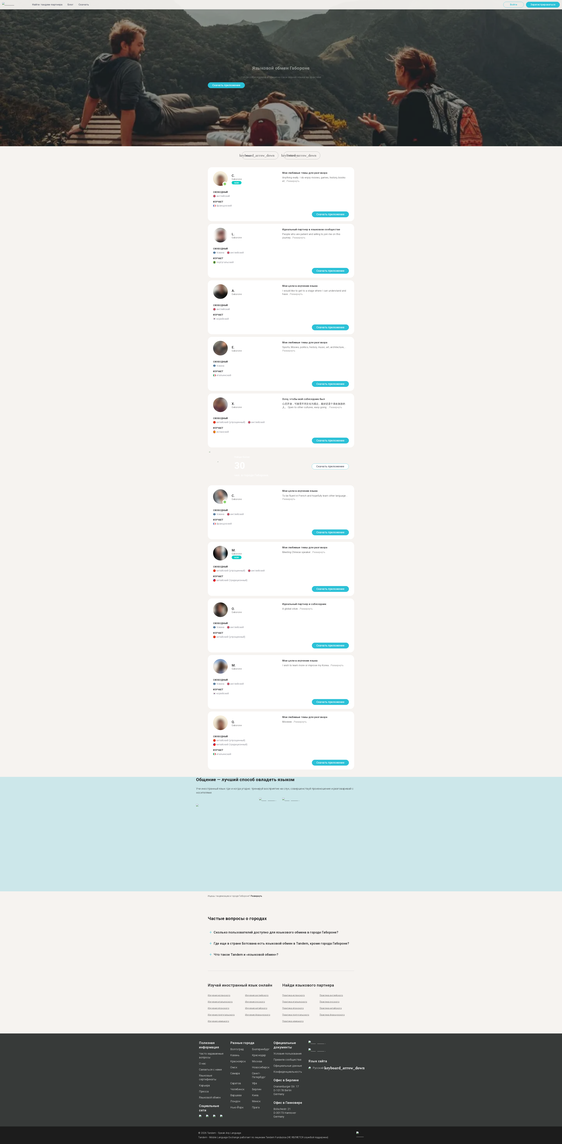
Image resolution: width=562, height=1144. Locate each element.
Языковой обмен (210, 1097)
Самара (235, 1073)
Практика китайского (331, 1008)
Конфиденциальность (288, 1071)
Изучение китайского (256, 1008)
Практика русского (330, 1002)
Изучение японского (218, 1008)
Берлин (256, 1089)
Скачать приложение (226, 85)
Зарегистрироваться (543, 4)
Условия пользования (288, 1053)
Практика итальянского (294, 1002)
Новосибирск (261, 1067)
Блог (70, 4)
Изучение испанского (219, 995)
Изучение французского (257, 1015)
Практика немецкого (293, 1021)
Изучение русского (255, 1002)
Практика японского (293, 1008)
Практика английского (331, 995)
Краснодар (259, 1055)
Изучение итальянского (220, 1002)
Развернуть (293, 181)
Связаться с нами (210, 1069)
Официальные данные (288, 1065)
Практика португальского (295, 1015)
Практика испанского (293, 995)
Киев (255, 1095)
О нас (202, 1063)
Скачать (84, 4)
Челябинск (237, 1089)
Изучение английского (257, 995)
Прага (256, 1107)
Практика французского (332, 1015)
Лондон (235, 1101)
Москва (257, 1061)
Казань (234, 1055)
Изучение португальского (221, 1015)
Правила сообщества (287, 1059)
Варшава (236, 1095)
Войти (513, 4)
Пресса (204, 1091)
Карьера (204, 1085)
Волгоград (237, 1049)
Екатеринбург (261, 1049)
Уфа (254, 1083)
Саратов (235, 1083)
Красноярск (238, 1061)
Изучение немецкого (218, 1021)
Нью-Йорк (237, 1107)
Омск (233, 1067)
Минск (256, 1101)
